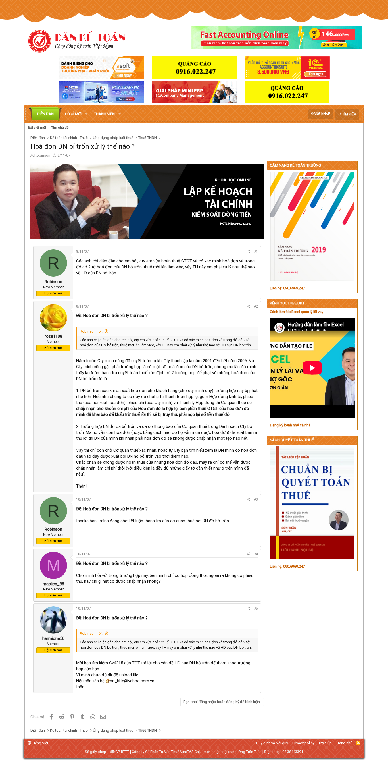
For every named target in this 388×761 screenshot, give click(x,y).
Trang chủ (344, 743)
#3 (256, 499)
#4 (256, 554)
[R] (53, 275)
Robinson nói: (91, 331)
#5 (256, 609)
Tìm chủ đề (59, 128)
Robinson (42, 155)
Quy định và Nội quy (272, 743)
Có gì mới (73, 114)
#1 (256, 252)
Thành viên (104, 114)
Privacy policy (303, 743)
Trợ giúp (325, 743)
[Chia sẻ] (248, 251)
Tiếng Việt (39, 743)
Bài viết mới (37, 128)
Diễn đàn (45, 114)
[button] (86, 114)
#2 (256, 306)
